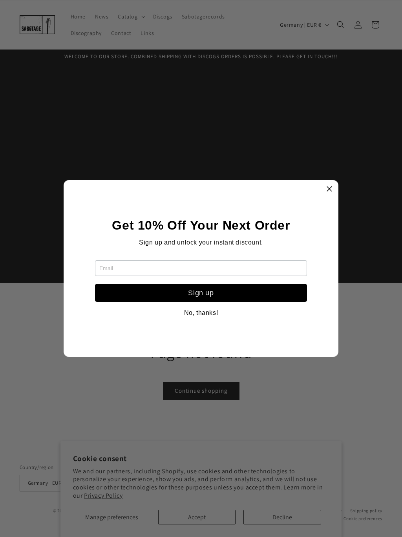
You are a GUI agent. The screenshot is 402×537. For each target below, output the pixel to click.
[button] (329, 189)
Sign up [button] (201, 293)
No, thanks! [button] (201, 313)
